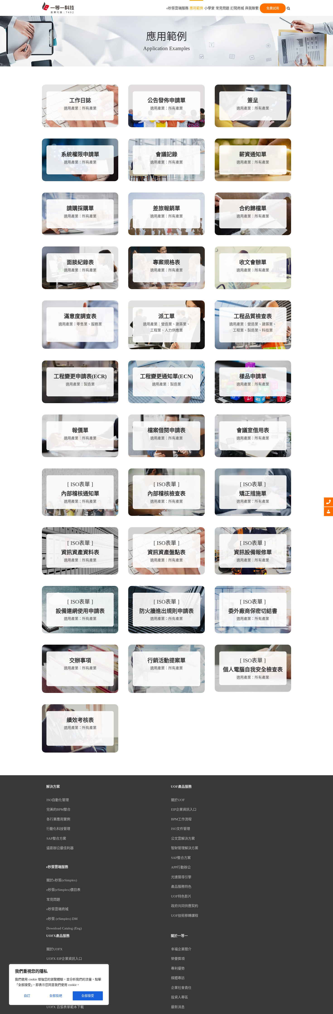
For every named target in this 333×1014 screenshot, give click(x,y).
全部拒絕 (55, 995)
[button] (288, 8)
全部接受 (87, 995)
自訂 (27, 995)
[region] (59, 984)
